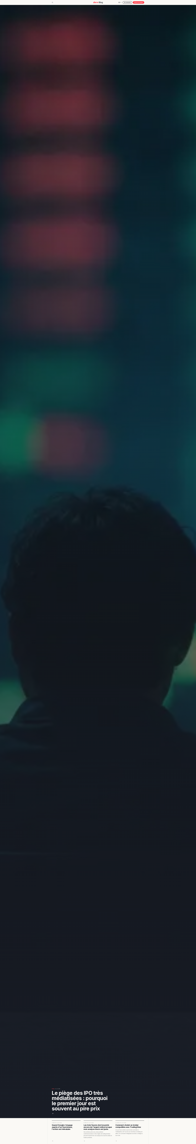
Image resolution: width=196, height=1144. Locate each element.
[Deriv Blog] (98, 2)
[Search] (52, 2)
